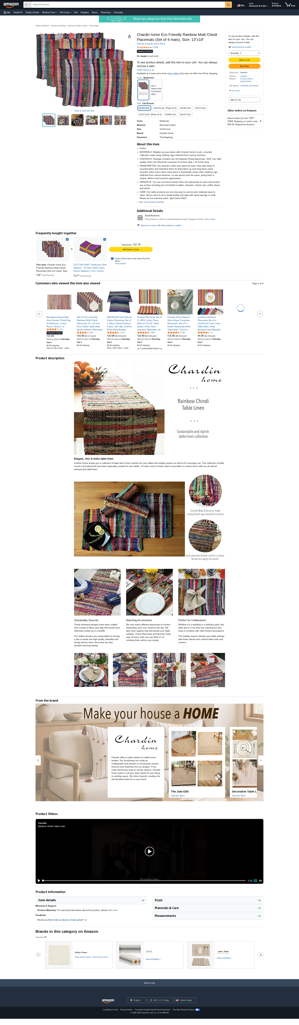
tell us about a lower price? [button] (69, 920)
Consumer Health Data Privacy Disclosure (152, 1010)
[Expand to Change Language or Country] (146, 1000)
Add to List (235, 99)
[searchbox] (128, 5)
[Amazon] (11, 5)
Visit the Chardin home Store (151, 43)
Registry (85, 12)
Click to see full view (84, 110)
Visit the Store (178, 795)
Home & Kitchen (42, 26)
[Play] (38, 880)
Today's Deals (32, 12)
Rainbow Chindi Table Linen (51, 826)
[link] (90, 249)
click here (113, 910)
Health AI (17, 12)
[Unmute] (260, 880)
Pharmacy (106, 12)
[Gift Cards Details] (71, 12)
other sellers (173, 73)
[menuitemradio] (255, 880)
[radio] (49, 120)
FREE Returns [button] (144, 70)
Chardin (243, 76)
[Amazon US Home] (108, 1001)
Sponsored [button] (40, 937)
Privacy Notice (126, 1010)
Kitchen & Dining (58, 26)
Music (95, 12)
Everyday (118, 12)
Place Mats (94, 26)
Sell (76, 12)
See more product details (151, 202)
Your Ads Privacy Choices (183, 1010)
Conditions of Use (110, 1010)
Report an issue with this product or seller (161, 225)
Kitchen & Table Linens (77, 26)
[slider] (144, 880)
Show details (120, 263)
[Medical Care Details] (56, 12)
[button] (6, 12)
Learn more (209, 219)
